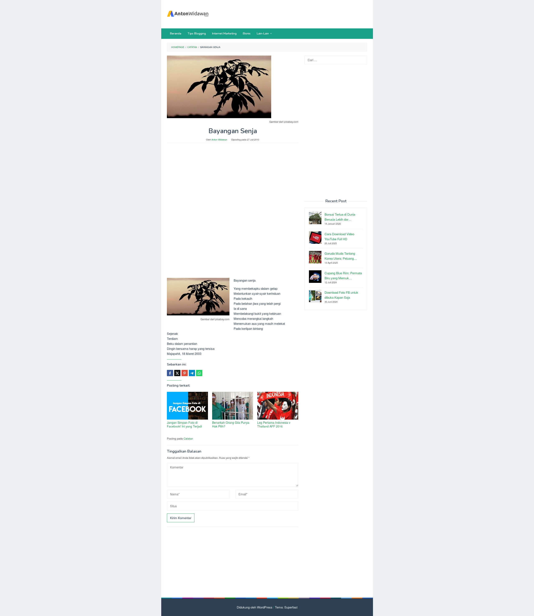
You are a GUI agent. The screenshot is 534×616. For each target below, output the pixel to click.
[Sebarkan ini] (170, 373)
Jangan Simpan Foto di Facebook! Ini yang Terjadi (184, 424)
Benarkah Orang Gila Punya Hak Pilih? (230, 424)
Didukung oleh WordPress (254, 607)
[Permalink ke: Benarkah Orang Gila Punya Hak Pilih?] (232, 406)
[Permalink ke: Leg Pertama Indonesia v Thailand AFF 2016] (277, 406)
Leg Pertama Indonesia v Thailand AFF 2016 (273, 424)
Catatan (188, 438)
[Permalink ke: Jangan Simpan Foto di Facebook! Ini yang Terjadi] (187, 406)
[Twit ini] (177, 373)
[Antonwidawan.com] (188, 13)
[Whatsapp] (199, 373)
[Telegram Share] (192, 373)
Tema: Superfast (286, 607)
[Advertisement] (291, 13)
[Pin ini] (184, 373)
